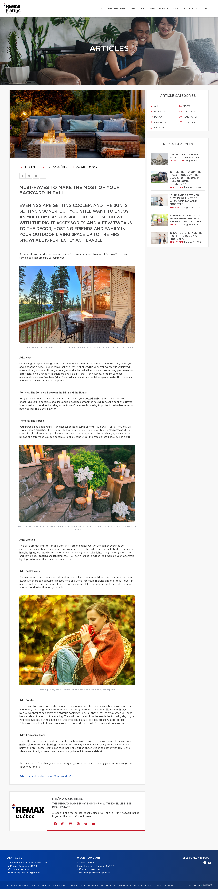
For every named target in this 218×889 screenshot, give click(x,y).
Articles (137, 8)
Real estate (190, 112)
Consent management (169, 885)
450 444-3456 (20, 869)
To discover (190, 122)
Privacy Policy (133, 885)
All (156, 106)
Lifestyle (30, 167)
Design (158, 117)
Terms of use (149, 885)
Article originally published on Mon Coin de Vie (46, 776)
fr (207, 8)
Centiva (206, 885)
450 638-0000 (91, 869)
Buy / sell (160, 112)
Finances (160, 122)
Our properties (113, 8)
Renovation (190, 117)
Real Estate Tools (164, 8)
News (186, 106)
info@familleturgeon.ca (27, 873)
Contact (190, 8)
